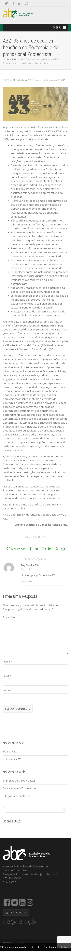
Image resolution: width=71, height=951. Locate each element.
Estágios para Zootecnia (16, 796)
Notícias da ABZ (51, 80)
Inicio (6, 59)
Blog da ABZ (10, 751)
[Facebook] (13, 3)
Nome (6, 661)
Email (6, 676)
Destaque (38, 80)
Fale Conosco (18, 912)
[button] (57, 27)
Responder (27, 581)
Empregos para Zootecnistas (19, 780)
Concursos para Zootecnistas (19, 788)
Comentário (9, 617)
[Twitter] (6, 3)
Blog (14, 59)
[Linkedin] (20, 3)
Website (7, 690)
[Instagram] (26, 3)
